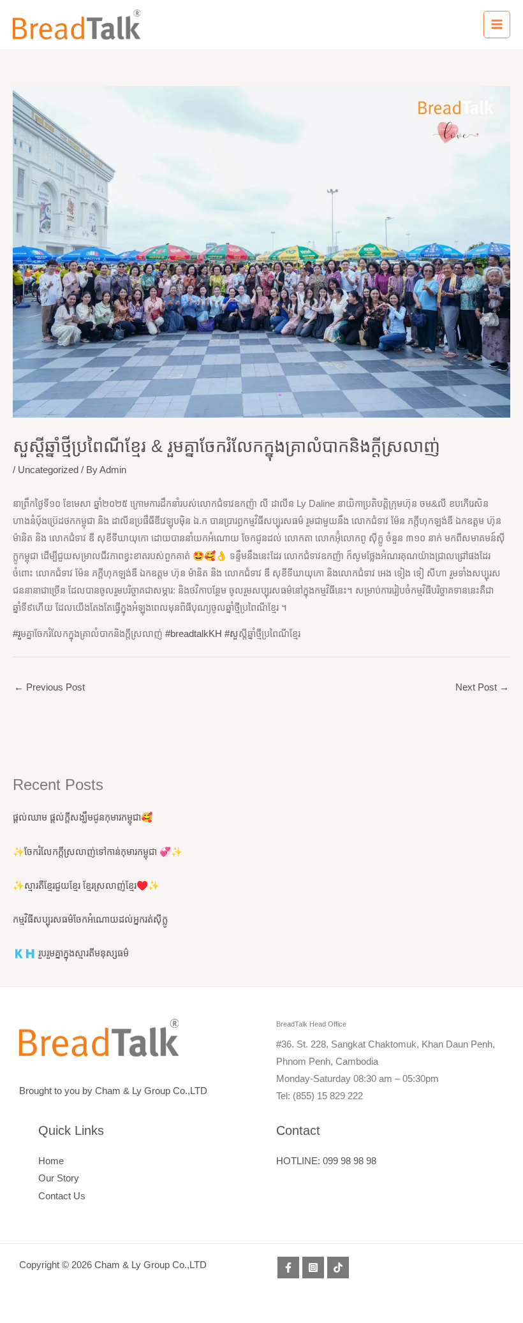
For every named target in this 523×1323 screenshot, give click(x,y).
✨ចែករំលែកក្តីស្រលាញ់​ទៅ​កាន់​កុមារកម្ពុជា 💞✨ (97, 852)
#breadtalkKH (193, 634)
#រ (16, 634)
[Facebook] (288, 1267)
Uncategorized (48, 470)
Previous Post (49, 687)
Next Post (482, 687)
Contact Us (61, 1196)
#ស (232, 634)
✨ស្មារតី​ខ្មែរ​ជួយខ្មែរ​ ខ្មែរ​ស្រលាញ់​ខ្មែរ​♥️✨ (86, 886)
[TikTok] (338, 1267)
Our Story (58, 1178)
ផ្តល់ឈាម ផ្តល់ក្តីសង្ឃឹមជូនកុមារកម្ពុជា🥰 (82, 817)
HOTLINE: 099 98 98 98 (326, 1161)
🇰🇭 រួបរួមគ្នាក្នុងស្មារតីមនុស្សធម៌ (71, 953)
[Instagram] (313, 1267)
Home (51, 1161)
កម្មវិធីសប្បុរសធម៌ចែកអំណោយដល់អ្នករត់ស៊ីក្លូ (90, 919)
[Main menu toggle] (496, 24)
